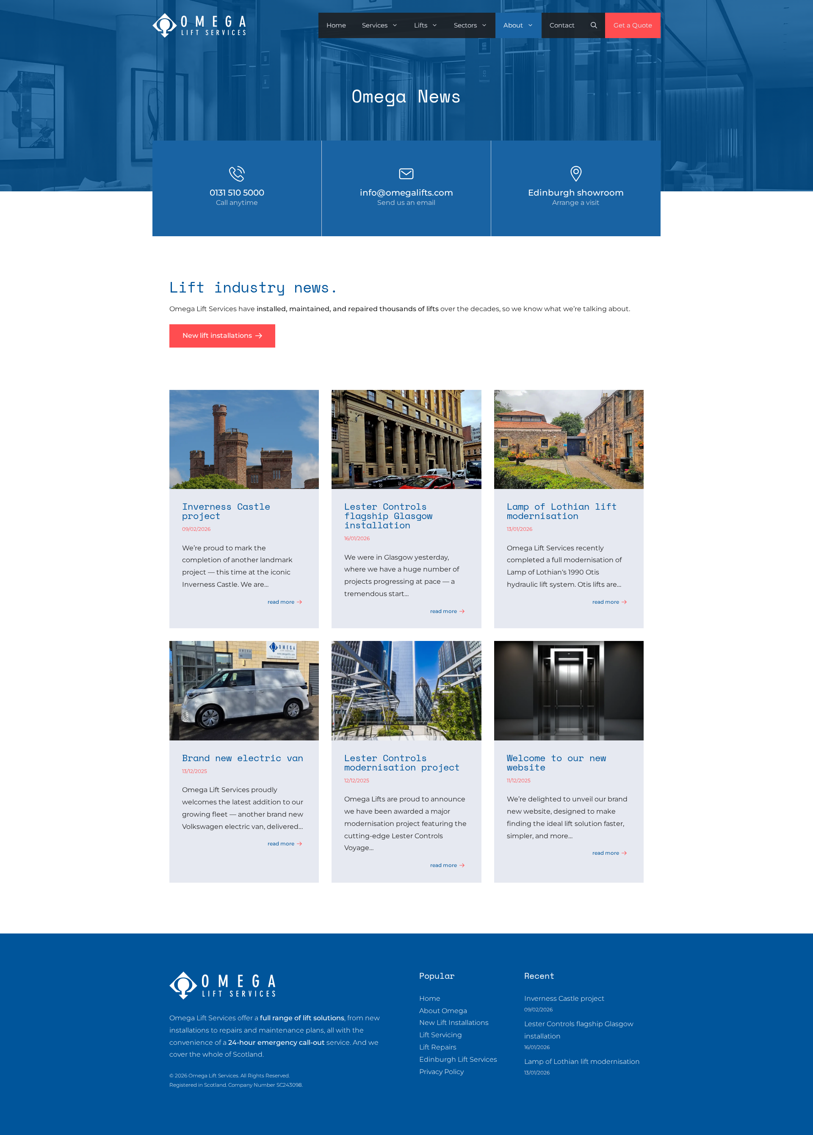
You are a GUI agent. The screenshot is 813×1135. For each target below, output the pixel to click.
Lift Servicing (440, 1035)
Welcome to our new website (556, 762)
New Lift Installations (454, 1023)
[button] (594, 25)
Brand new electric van (242, 758)
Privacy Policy (441, 1072)
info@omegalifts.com (406, 193)
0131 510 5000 (237, 193)
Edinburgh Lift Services (458, 1059)
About (513, 25)
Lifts (420, 25)
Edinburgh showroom (576, 193)
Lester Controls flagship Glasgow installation (388, 515)
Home (336, 25)
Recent (539, 975)
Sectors (465, 25)
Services (374, 25)
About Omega (443, 1011)
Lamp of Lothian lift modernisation (562, 510)
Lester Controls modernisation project (402, 762)
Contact (562, 25)
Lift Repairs (437, 1047)
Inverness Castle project (226, 510)
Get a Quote (633, 25)
